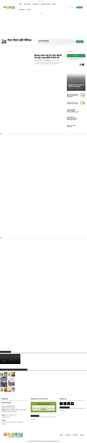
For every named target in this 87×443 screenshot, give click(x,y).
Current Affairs (38, 60)
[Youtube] (72, 403)
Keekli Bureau (48, 60)
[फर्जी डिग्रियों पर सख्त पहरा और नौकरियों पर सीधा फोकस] (76, 76)
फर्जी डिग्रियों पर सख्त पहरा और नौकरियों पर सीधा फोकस (76, 85)
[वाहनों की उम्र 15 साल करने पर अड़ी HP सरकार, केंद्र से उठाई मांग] (82, 103)
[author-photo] (44, 60)
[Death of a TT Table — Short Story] (82, 126)
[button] (41, 13)
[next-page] (83, 65)
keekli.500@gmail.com (10, 415)
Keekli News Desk (71, 88)
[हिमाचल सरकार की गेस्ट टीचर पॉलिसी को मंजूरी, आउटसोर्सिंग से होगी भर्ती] (17, 59)
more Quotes (62, 410)
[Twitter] (75, 7)
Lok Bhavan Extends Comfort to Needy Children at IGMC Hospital (72, 111)
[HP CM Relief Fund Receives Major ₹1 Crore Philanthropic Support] (82, 118)
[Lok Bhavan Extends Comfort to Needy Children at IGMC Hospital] (82, 111)
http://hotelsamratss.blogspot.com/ (10, 422)
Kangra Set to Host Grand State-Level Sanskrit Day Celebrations (72, 95)
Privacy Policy (80, 58)
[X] (68, 403)
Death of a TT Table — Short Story (71, 126)
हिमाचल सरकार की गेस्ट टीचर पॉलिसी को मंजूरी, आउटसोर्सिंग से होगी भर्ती (48, 56)
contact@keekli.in (6, 416)
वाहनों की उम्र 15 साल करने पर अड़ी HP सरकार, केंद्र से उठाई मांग (72, 103)
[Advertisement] (43, 25)
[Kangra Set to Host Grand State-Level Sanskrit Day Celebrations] (82, 95)
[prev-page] (81, 65)
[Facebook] (69, 7)
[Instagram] (72, 7)
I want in (75, 55)
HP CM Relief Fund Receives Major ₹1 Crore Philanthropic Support (72, 118)
